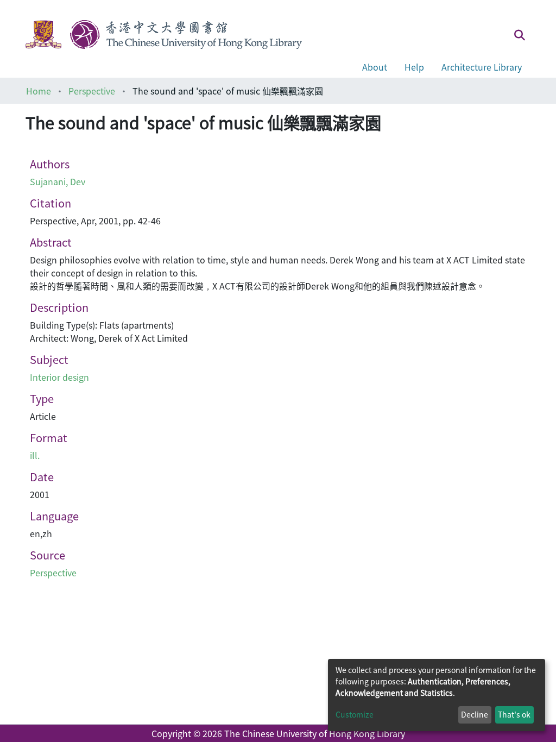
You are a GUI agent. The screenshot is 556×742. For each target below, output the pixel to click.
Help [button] (414, 66)
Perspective (91, 90)
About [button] (374, 66)
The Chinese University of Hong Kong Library (314, 733)
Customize (355, 714)
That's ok (514, 714)
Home (38, 90)
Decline (474, 714)
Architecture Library (481, 66)
